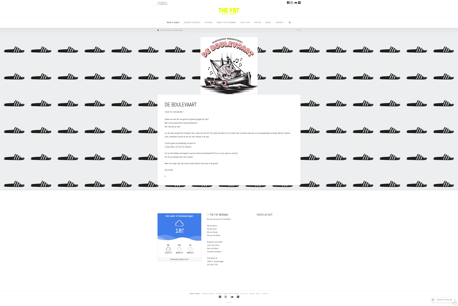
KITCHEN (219, 293)
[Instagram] (291, 2)
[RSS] (299, 2)
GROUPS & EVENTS (208, 293)
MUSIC (258, 293)
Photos (252, 293)
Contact (265, 293)
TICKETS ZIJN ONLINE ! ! (174, 111)
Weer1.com (184, 259)
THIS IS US (244, 293)
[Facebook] (288, 2)
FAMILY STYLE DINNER (231, 293)
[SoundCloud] (295, 2)
